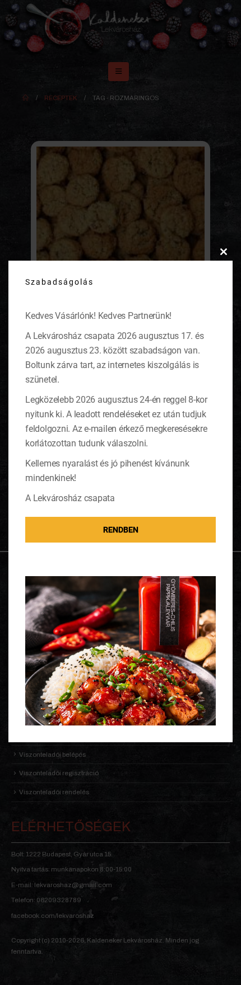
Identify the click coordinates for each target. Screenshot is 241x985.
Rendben (120, 529)
